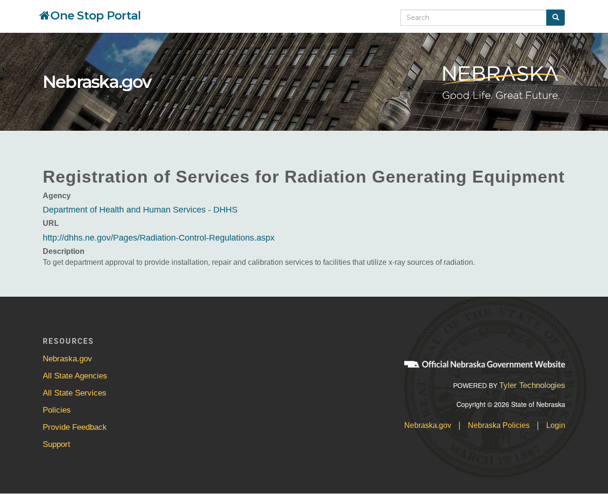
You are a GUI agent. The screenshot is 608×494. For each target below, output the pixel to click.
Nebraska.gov (97, 81)
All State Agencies (75, 375)
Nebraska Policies (499, 425)
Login (555, 425)
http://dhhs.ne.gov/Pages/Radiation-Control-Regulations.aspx (159, 237)
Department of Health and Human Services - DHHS (140, 209)
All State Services (74, 392)
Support (56, 444)
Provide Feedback (75, 427)
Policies (57, 410)
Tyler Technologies (532, 385)
